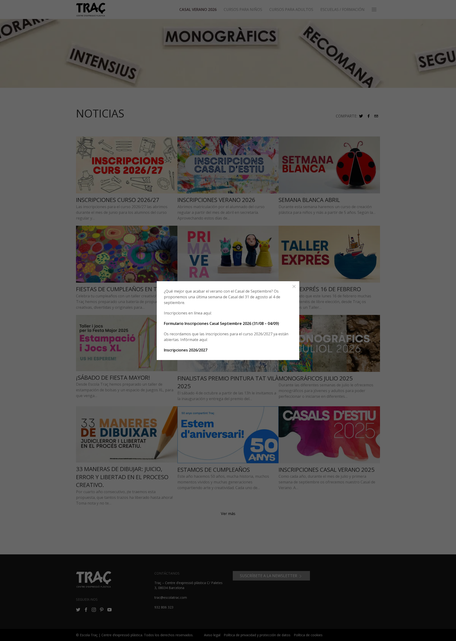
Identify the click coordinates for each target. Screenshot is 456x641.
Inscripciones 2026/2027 (185, 350)
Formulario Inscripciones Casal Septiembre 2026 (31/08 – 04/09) (221, 323)
